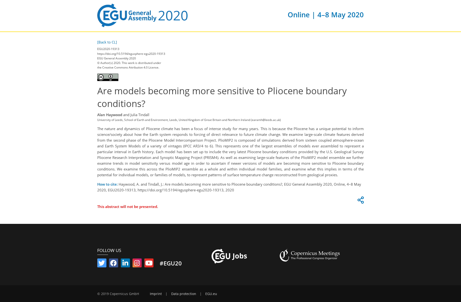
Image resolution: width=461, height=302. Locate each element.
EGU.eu (211, 294)
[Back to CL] (107, 42)
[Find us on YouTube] (148, 264)
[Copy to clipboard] (360, 201)
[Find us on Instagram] (137, 264)
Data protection (183, 294)
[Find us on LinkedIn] (125, 264)
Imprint (156, 294)
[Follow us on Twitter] (101, 264)
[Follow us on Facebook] (113, 264)
